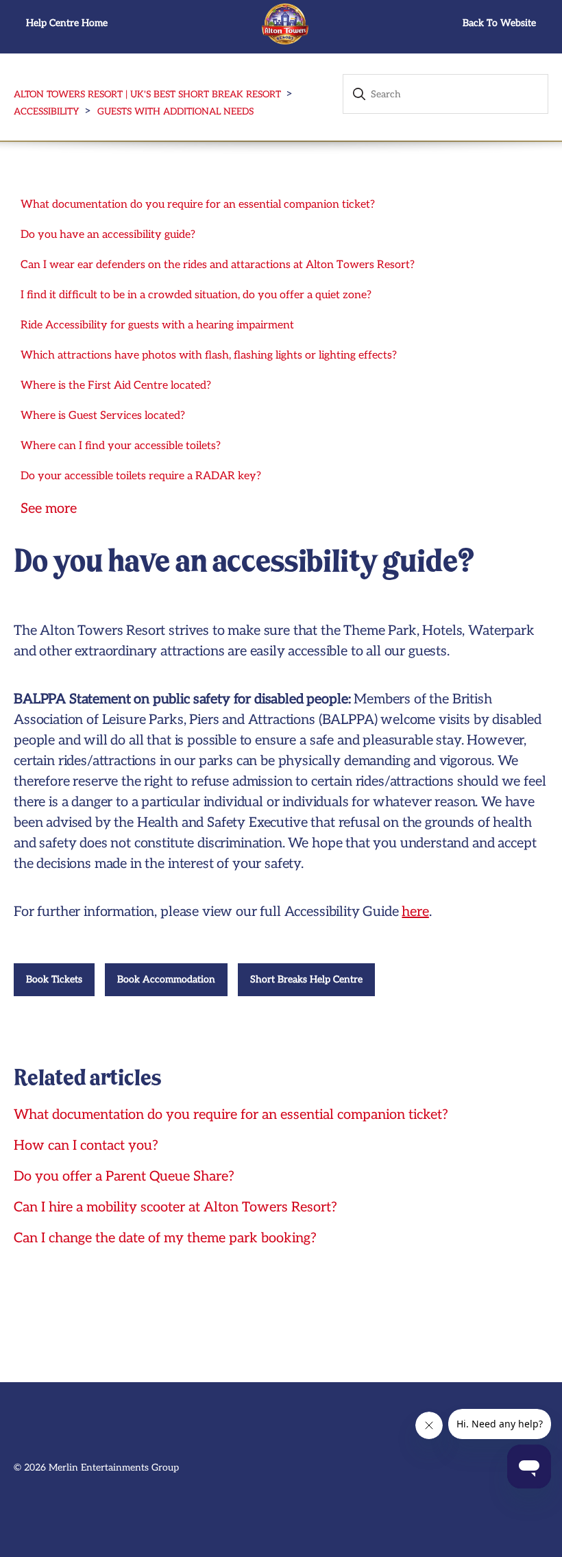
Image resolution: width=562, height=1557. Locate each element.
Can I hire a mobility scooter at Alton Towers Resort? (175, 1207)
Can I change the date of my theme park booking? (165, 1238)
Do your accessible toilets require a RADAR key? (141, 476)
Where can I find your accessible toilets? (121, 445)
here (415, 912)
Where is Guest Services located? (103, 415)
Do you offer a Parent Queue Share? (124, 1176)
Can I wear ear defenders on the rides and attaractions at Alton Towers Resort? (218, 264)
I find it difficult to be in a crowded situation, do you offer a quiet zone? (196, 295)
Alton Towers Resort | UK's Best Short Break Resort (147, 94)
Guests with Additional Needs (175, 111)
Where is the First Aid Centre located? (116, 385)
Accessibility (47, 111)
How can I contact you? (86, 1145)
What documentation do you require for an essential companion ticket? (198, 204)
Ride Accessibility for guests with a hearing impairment (157, 325)
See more (49, 508)
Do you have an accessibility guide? (108, 234)
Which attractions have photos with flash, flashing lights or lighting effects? (209, 355)
